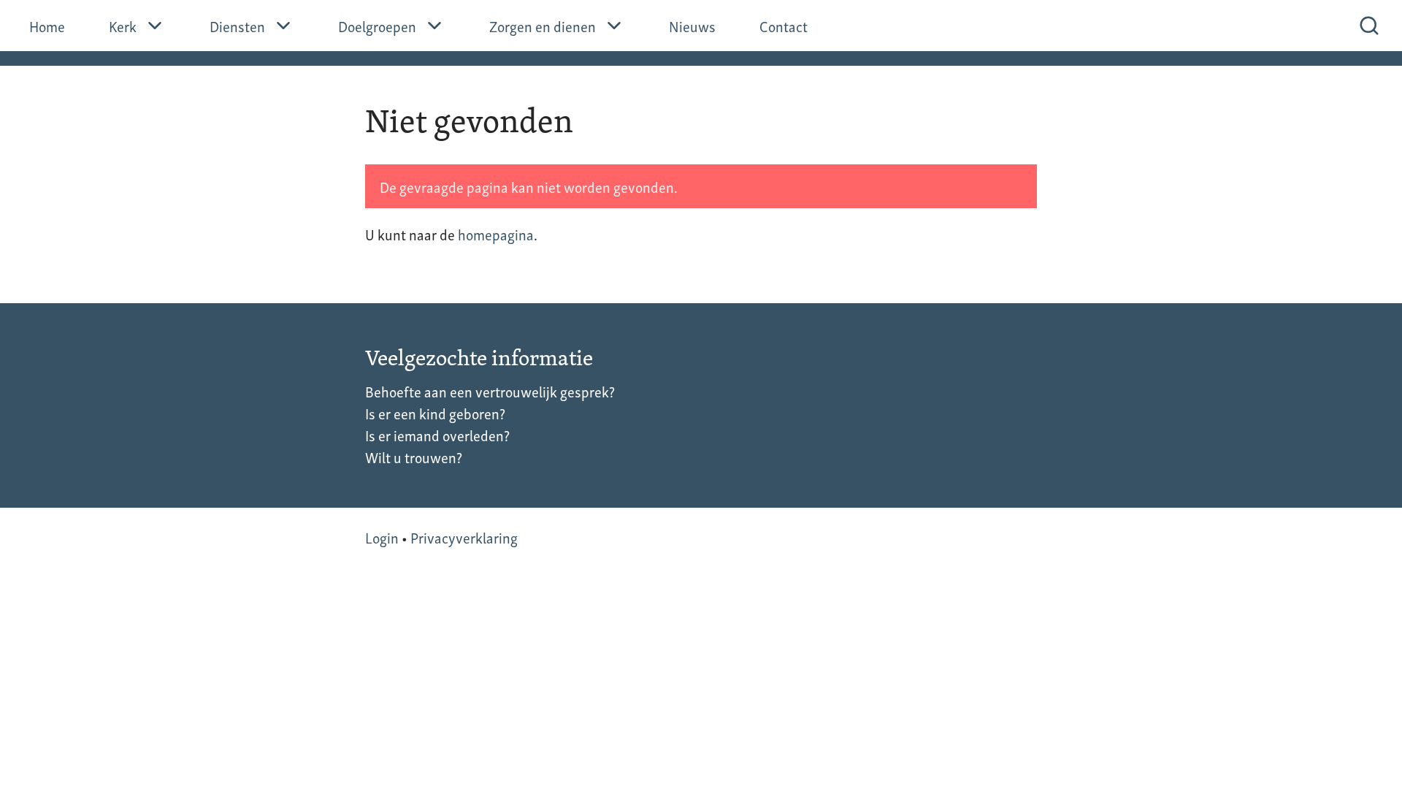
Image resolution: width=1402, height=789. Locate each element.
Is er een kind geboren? (435, 412)
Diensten (237, 25)
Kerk (123, 25)
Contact (783, 25)
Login (382, 537)
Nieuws (692, 25)
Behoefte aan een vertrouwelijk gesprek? (490, 391)
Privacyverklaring (464, 537)
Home (47, 25)
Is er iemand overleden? (437, 434)
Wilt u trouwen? (413, 456)
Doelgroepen (377, 25)
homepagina (496, 233)
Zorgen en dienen (542, 25)
